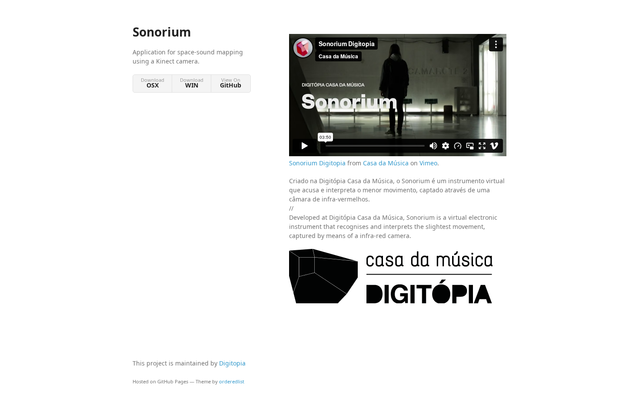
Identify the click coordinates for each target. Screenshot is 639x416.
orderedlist (231, 381)
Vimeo (428, 163)
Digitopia (232, 363)
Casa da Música (386, 163)
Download (152, 83)
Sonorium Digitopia (317, 163)
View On (230, 83)
